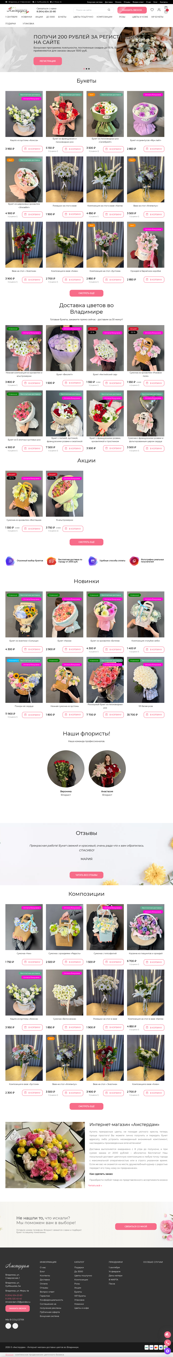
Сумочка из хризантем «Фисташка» (24, 520)
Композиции (105, 17)
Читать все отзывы (86, 875)
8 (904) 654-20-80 (46, 12)
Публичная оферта (50, 1312)
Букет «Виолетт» (64, 374)
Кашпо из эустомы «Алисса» (24, 140)
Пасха (112, 1283)
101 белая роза (146, 706)
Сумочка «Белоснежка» (64, 1019)
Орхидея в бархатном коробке (145, 271)
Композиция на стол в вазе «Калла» (105, 206)
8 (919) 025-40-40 (13, 1299)
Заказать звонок (17, 1308)
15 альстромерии (64, 520)
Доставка (109, 2)
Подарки (10, 23)
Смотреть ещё (86, 293)
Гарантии (45, 1296)
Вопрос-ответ (138, 2)
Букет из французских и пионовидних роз (65, 140)
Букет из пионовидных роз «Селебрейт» (105, 140)
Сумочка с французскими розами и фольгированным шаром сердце (145, 440)
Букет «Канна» (65, 641)
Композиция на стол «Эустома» (105, 271)
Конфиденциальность (51, 1300)
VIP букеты (157, 17)
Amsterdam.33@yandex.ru (17, 1302)
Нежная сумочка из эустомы (65, 706)
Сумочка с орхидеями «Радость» (65, 953)
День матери (115, 1275)
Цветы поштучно (83, 17)
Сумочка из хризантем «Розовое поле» (146, 374)
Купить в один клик (24, 133)
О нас (148, 2)
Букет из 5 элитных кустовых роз (24, 440)
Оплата (118, 2)
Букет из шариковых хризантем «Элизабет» (24, 206)
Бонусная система (94, 2)
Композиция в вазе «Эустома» (24, 1084)
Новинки (26, 17)
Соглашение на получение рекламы (50, 1306)
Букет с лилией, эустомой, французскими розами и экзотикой (64, 440)
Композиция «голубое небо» (146, 641)
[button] (84, 68)
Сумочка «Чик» (24, 953)
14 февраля (114, 1271)
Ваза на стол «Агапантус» (145, 206)
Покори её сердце (24, 706)
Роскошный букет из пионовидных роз (105, 706)
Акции (39, 17)
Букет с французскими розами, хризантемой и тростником (105, 440)
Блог (155, 2)
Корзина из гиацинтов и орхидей (146, 953)
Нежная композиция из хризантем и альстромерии (24, 374)
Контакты (164, 2)
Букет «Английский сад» (105, 374)
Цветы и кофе (140, 17)
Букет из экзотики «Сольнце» (24, 641)
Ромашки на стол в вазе (65, 206)
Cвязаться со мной (136, 1226)
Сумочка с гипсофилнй (105, 953)
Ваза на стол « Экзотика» (24, 271)
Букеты (62, 17)
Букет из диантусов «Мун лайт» (145, 140)
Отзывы (127, 2)
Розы (122, 17)
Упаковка (28, 23)
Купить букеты (49, 65)
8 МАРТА (113, 1279)
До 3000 (50, 17)
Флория (9, 1354)
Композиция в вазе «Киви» (64, 271)
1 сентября (11, 17)
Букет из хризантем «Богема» (105, 641)
